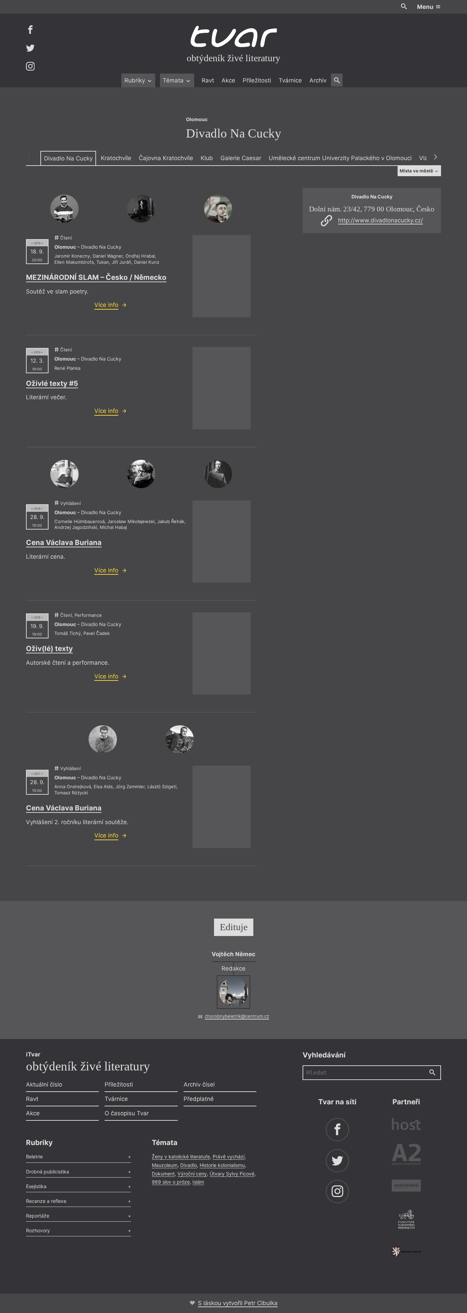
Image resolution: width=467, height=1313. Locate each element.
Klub (207, 158)
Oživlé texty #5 (52, 383)
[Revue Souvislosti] (406, 1187)
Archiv (317, 80)
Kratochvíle (116, 158)
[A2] (406, 1156)
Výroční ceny (192, 1173)
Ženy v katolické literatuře (181, 1156)
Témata (174, 80)
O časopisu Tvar (127, 1113)
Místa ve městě (417, 170)
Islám (198, 1182)
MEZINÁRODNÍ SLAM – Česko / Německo (96, 277)
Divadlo (188, 1165)
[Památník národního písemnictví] (406, 1220)
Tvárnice (290, 80)
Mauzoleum (164, 1165)
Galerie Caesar (241, 158)
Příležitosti (257, 80)
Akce (228, 80)
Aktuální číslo (44, 1084)
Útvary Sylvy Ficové (232, 1173)
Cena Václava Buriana (64, 542)
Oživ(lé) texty (49, 648)
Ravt (208, 80)
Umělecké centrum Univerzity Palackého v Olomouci (340, 158)
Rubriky (135, 80)
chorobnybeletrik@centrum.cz (237, 1016)
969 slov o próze (171, 1182)
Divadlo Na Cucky (68, 158)
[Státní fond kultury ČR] (406, 1252)
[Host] (406, 1125)
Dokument (163, 1173)
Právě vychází (228, 1156)
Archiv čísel (199, 1084)
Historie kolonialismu (222, 1165)
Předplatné (199, 1098)
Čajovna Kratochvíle (166, 158)
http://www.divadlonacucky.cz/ (380, 220)
